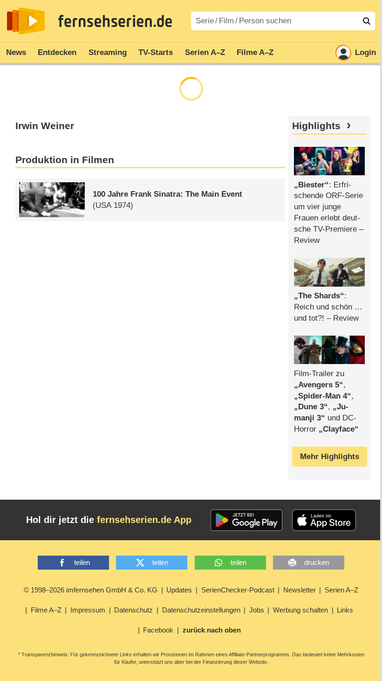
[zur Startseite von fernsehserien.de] (26, 20)
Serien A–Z (205, 52)
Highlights (316, 125)
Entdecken (57, 52)
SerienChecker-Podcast (237, 590)
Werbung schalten (300, 610)
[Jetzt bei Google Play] (247, 520)
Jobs (256, 610)
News (16, 52)
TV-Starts (155, 52)
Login (365, 52)
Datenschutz (133, 610)
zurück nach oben (212, 630)
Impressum (87, 610)
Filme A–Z (255, 52)
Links (345, 610)
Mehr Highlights (329, 456)
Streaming (108, 52)
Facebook (158, 630)
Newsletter (299, 590)
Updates (179, 590)
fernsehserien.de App (144, 520)
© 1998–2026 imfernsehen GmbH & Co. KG (90, 590)
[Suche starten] (366, 21)
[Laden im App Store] (324, 520)
